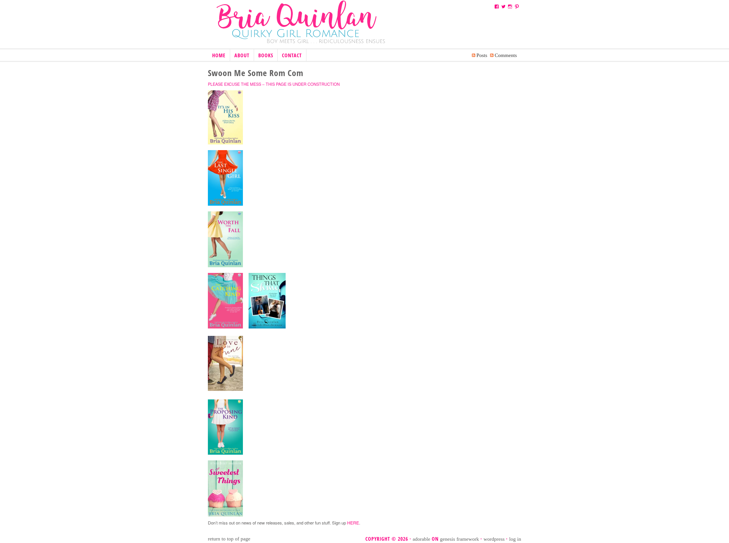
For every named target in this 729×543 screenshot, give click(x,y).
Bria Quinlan (307, 26)
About (241, 55)
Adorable (421, 539)
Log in (515, 539)
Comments (506, 55)
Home (219, 55)
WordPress (494, 539)
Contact (292, 55)
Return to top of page (229, 539)
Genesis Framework (459, 539)
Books (263, 56)
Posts (481, 55)
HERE (353, 523)
